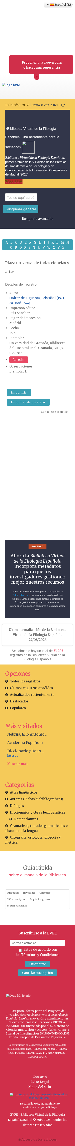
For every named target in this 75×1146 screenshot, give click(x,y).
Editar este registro (54, 411)
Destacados (19, 701)
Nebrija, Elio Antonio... (27, 734)
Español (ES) (63, 4)
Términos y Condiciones (40, 955)
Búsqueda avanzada (37, 219)
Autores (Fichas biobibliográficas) (36, 799)
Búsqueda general (20, 209)
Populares (18, 708)
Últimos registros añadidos (31, 688)
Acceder (18, 360)
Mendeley (26, 595)
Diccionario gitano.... (25, 751)
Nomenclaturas (26, 819)
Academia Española (25, 742)
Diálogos (17, 806)
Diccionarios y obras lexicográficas (37, 812)
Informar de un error (28, 402)
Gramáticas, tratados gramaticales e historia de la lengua (36, 828)
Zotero (16, 595)
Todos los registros (25, 681)
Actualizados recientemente (32, 695)
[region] (37, 479)
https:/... (12, 755)
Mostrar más (17, 764)
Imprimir (19, 392)
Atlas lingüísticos (23, 792)
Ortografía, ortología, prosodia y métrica (33, 839)
